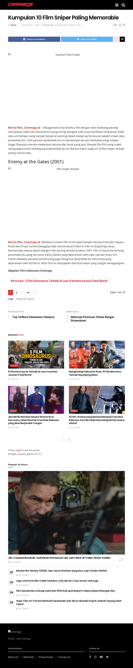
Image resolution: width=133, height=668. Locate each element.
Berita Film (15, 127)
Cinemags (25, 638)
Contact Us (64, 657)
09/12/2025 (14, 427)
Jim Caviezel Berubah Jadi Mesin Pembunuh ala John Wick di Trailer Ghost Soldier (59, 558)
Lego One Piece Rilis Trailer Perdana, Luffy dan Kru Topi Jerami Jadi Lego (57, 580)
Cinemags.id (32, 127)
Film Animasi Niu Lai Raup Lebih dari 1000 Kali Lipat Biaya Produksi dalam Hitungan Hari (65, 590)
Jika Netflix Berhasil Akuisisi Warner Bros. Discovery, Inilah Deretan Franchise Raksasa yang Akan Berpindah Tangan (33, 420)
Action (14, 365)
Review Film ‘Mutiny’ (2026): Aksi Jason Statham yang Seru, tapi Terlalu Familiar (61, 570)
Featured (48, 25)
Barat (74, 365)
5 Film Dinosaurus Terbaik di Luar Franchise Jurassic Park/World (32, 373)
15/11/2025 (75, 427)
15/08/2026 (14, 379)
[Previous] (63, 439)
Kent (13, 25)
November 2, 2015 (30, 25)
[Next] (69, 439)
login (18, 450)
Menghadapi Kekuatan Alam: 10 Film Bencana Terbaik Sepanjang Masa (95, 373)
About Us (13, 657)
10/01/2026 (75, 379)
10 (28, 292)
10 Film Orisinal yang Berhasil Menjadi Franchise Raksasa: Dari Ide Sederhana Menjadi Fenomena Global (96, 420)
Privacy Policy (46, 657)
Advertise (28, 657)
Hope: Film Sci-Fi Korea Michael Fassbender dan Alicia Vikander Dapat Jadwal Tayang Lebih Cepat (68, 602)
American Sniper (25, 299)
